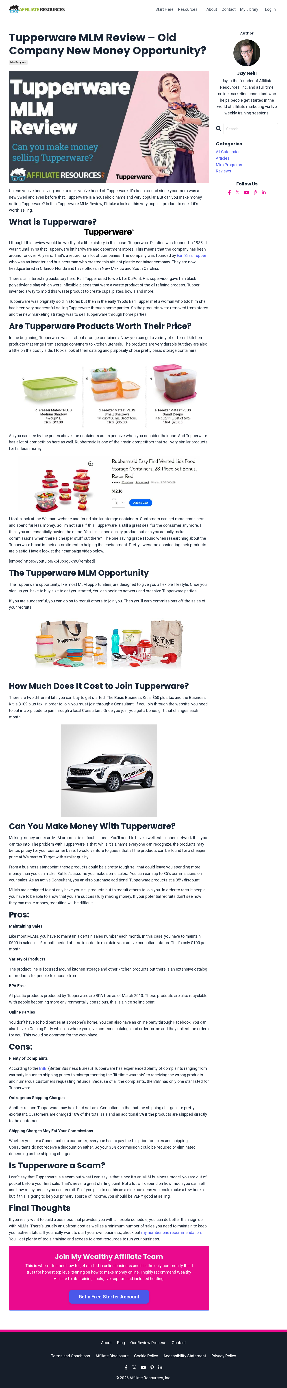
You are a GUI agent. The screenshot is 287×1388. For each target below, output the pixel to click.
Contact (229, 9)
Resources (188, 9)
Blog (121, 1342)
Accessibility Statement (184, 1356)
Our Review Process (148, 1342)
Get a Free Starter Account (109, 1297)
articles (223, 158)
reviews (223, 171)
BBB (43, 1068)
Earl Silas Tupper (191, 255)
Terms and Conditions (70, 1356)
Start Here (164, 9)
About (212, 9)
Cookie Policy (146, 1356)
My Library (249, 9)
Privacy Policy (223, 1356)
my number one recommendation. (171, 1232)
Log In (270, 9)
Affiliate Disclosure (112, 1356)
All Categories (228, 151)
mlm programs (18, 62)
